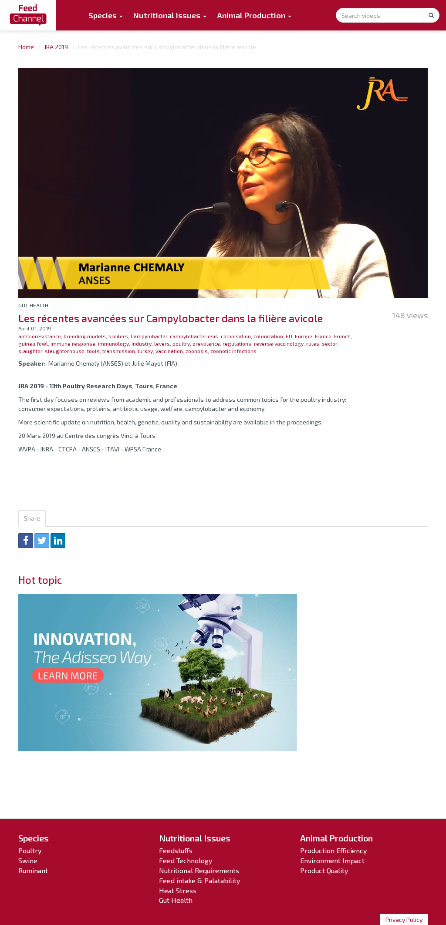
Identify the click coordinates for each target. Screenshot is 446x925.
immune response (73, 343)
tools (93, 351)
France (323, 336)
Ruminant (33, 870)
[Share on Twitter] (41, 540)
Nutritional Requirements (199, 870)
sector (329, 343)
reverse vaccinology (279, 343)
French (342, 336)
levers (162, 343)
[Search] (431, 15)
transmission (118, 351)
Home (26, 46)
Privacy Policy (403, 919)
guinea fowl (33, 343)
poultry (181, 343)
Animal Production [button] (252, 15)
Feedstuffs (176, 850)
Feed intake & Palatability (199, 880)
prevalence (206, 343)
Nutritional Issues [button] (167, 15)
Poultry (29, 850)
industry (142, 343)
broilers (118, 336)
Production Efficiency (333, 850)
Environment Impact (332, 860)
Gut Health (33, 305)
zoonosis (197, 351)
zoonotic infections (233, 351)
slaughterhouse (64, 351)
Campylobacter (149, 336)
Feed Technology (185, 860)
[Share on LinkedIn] (58, 540)
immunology (113, 343)
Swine (27, 860)
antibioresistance (39, 336)
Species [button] (103, 15)
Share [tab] (32, 518)
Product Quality (324, 870)
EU (289, 336)
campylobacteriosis (194, 336)
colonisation (236, 336)
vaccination (169, 351)
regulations (237, 343)
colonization (268, 336)
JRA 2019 (56, 46)
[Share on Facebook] (25, 540)
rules (312, 343)
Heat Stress (177, 890)
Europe (303, 336)
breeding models (85, 336)
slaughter (30, 351)
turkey (145, 351)
